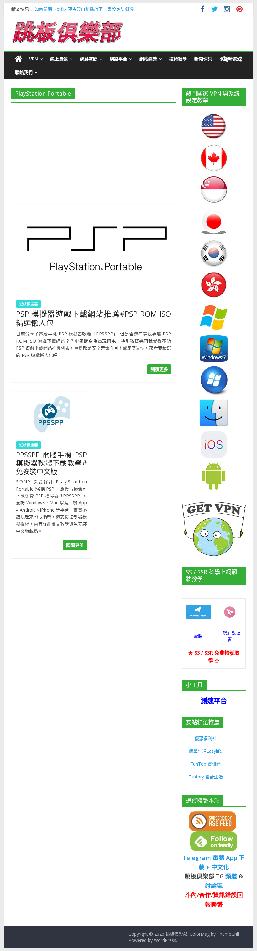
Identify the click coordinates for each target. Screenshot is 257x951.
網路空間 (88, 59)
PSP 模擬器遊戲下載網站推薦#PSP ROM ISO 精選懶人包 (93, 318)
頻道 (231, 876)
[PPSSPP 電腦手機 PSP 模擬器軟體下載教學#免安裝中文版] (51, 395)
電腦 (198, 636)
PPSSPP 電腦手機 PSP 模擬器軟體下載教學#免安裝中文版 (51, 463)
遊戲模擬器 (28, 304)
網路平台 (118, 59)
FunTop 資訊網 (206, 764)
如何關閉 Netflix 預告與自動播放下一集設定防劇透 (84, 9)
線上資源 (59, 59)
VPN (33, 59)
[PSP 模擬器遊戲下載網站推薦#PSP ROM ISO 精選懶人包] (93, 207)
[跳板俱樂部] (67, 21)
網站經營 (148, 59)
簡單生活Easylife (205, 751)
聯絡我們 (24, 72)
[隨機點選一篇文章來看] (239, 58)
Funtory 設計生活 (205, 777)
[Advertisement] (93, 151)
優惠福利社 (206, 738)
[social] (202, 10)
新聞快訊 (203, 59)
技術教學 (178, 59)
